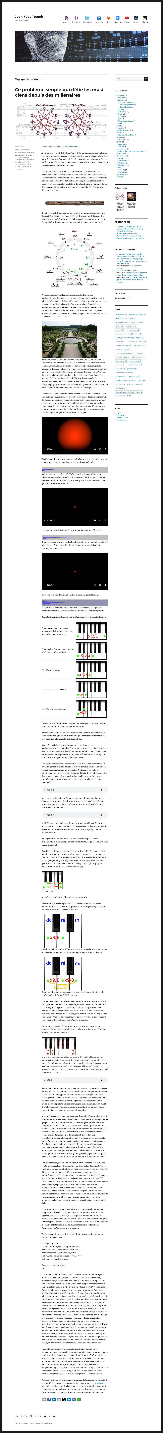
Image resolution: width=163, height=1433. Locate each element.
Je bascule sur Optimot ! (125, 231)
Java (119, 119)
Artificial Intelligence (125, 102)
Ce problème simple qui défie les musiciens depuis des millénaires (60, 92)
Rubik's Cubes (122, 165)
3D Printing (121, 95)
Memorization (122, 154)
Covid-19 (121, 144)
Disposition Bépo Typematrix (127, 234)
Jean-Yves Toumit (29, 17)
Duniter (121, 114)
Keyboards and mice (125, 121)
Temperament (25, 149)
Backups (121, 109)
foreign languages (123, 345)
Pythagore (19, 160)
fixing (142, 341)
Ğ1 (129, 396)
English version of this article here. (62, 147)
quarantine (134, 376)
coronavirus (131, 326)
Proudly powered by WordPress (41, 1423)
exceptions (120, 341)
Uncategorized (122, 174)
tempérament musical (23, 164)
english (139, 338)
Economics (122, 140)
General (119, 137)
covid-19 (120, 330)
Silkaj (122, 116)
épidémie (120, 396)
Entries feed (121, 415)
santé (141, 380)
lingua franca (135, 361)
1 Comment (19, 170)
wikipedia (101, 1383)
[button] (44, 1399)
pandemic (120, 369)
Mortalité (121, 147)
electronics (129, 338)
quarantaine (121, 376)
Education (120, 128)
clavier (132, 318)
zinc (139, 392)
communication (122, 322)
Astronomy (121, 98)
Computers (120, 100)
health (128, 349)
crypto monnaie (133, 330)
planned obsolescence (125, 372)
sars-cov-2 (120, 384)
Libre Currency (122, 149)
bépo (143, 314)
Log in (119, 413)
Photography (121, 163)
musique (26, 157)
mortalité (120, 365)
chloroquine (121, 318)
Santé (119, 168)
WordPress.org (122, 420)
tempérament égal (22, 162)
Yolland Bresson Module (125, 392)
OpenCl (120, 126)
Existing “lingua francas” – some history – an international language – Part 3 (132, 261)
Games (119, 133)
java (139, 353)
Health (119, 142)
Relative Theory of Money (126, 380)
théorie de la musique (23, 167)
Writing (119, 177)
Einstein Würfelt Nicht (126, 135)
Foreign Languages (123, 130)
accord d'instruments (22, 153)
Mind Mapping (122, 156)
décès (119, 338)
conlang (120, 326)
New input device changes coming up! (130, 236)
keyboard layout (122, 357)
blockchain (133, 314)
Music (17, 149)
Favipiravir (132, 341)
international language (125, 353)
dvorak (138, 334)
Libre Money (121, 361)
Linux (120, 123)
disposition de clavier (124, 334)
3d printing (121, 314)
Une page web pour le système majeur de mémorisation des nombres (132, 280)
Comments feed (122, 418)
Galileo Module (139, 345)
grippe (119, 349)
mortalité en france (134, 365)
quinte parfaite (28, 160)
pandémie (132, 369)
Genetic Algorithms (127, 105)
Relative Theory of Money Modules (130, 151)
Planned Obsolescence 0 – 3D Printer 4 (130, 238)
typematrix (121, 388)
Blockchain (122, 112)
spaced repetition (134, 384)
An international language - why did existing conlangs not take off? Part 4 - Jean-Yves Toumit (130, 256)
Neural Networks (126, 107)
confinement (137, 322)
